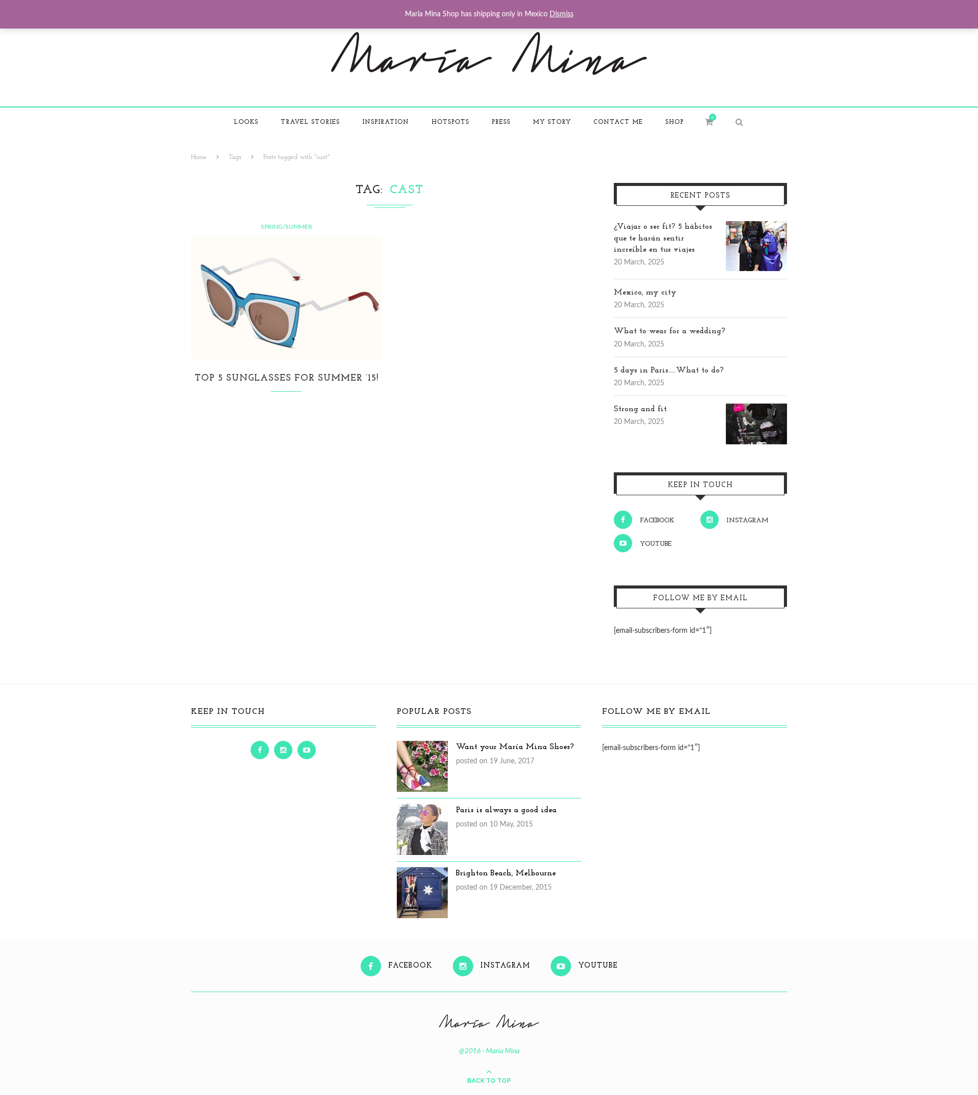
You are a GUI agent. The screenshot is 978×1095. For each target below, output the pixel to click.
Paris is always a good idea (506, 810)
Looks (246, 122)
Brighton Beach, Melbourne (506, 873)
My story (552, 122)
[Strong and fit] (756, 409)
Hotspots (450, 122)
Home (199, 157)
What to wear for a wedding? (669, 331)
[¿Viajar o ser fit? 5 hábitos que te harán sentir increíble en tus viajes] (756, 227)
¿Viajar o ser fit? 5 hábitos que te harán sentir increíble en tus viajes (663, 238)
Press (501, 122)
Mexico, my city (645, 292)
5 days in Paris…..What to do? (669, 370)
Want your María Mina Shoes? (515, 747)
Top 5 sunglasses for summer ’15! (286, 378)
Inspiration (385, 122)
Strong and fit (640, 409)
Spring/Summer (286, 227)
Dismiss (562, 14)
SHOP (674, 122)
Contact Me (618, 122)
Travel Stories (310, 122)
